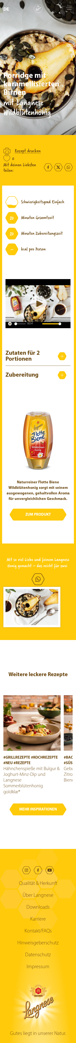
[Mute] (37, 323)
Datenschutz (38, 955)
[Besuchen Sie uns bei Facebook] (38, 870)
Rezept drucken (28, 151)
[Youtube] (49, 870)
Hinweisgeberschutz (38, 943)
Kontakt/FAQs (38, 931)
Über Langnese (38, 895)
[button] (7, 9)
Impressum (38, 966)
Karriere (38, 919)
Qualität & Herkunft (38, 883)
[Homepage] (38, 8)
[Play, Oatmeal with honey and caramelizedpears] (10, 323)
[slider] (20, 324)
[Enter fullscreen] (66, 323)
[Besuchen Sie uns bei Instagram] (26, 870)
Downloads (38, 907)
